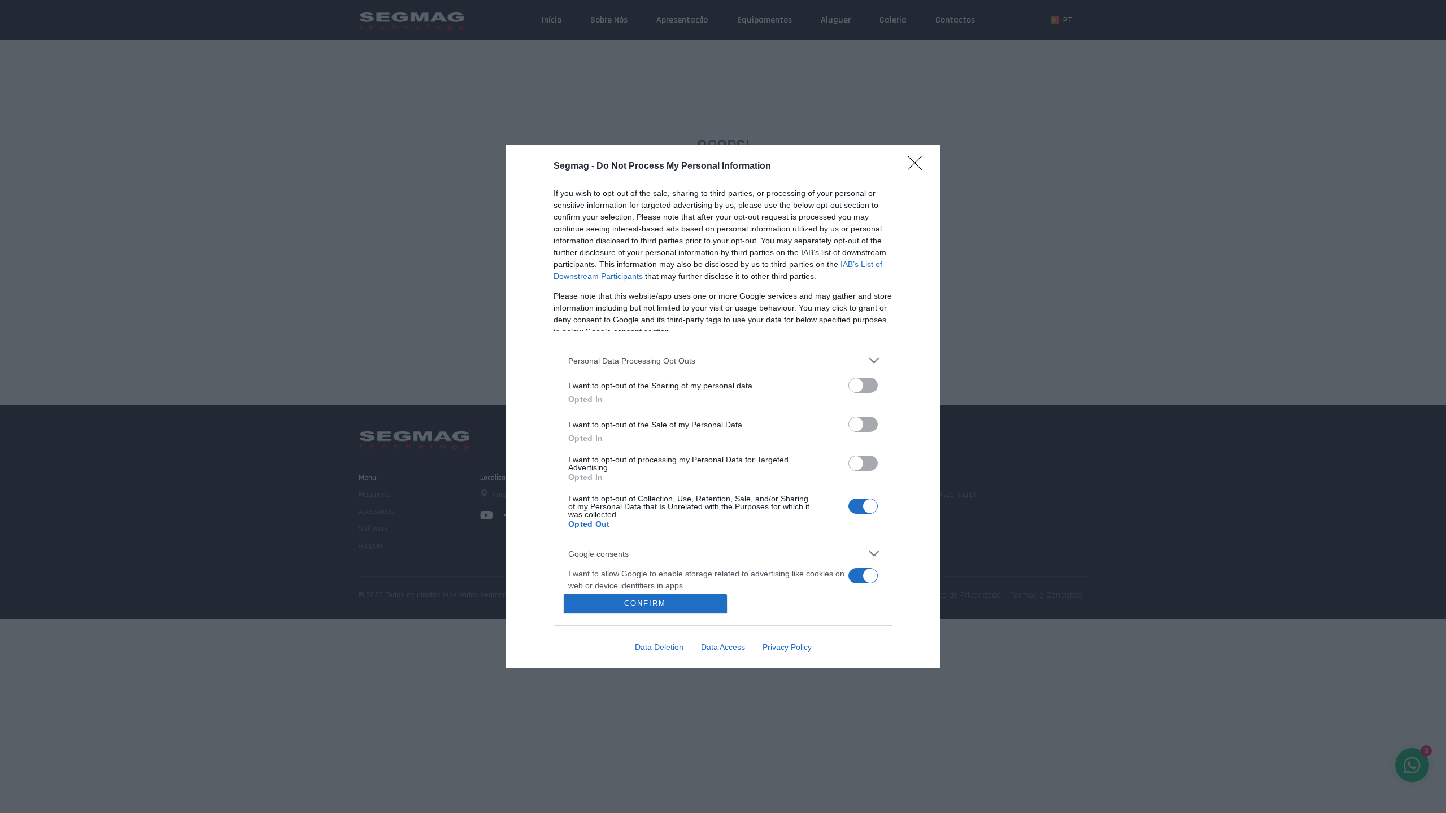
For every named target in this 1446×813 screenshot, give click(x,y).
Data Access (723, 647)
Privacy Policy (787, 647)
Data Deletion (659, 647)
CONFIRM (645, 603)
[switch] (863, 385)
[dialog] (723, 406)
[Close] (918, 166)
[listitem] (723, 360)
